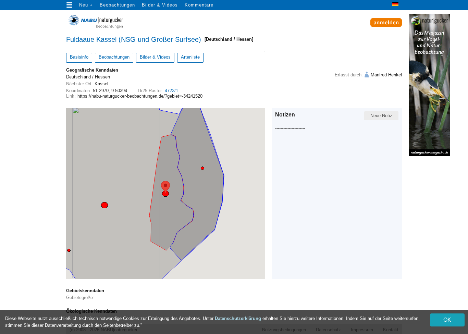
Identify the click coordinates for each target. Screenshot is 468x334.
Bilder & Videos (160, 5)
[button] (165, 193)
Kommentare (199, 5)
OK (447, 320)
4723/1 (171, 90)
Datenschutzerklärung (238, 318)
